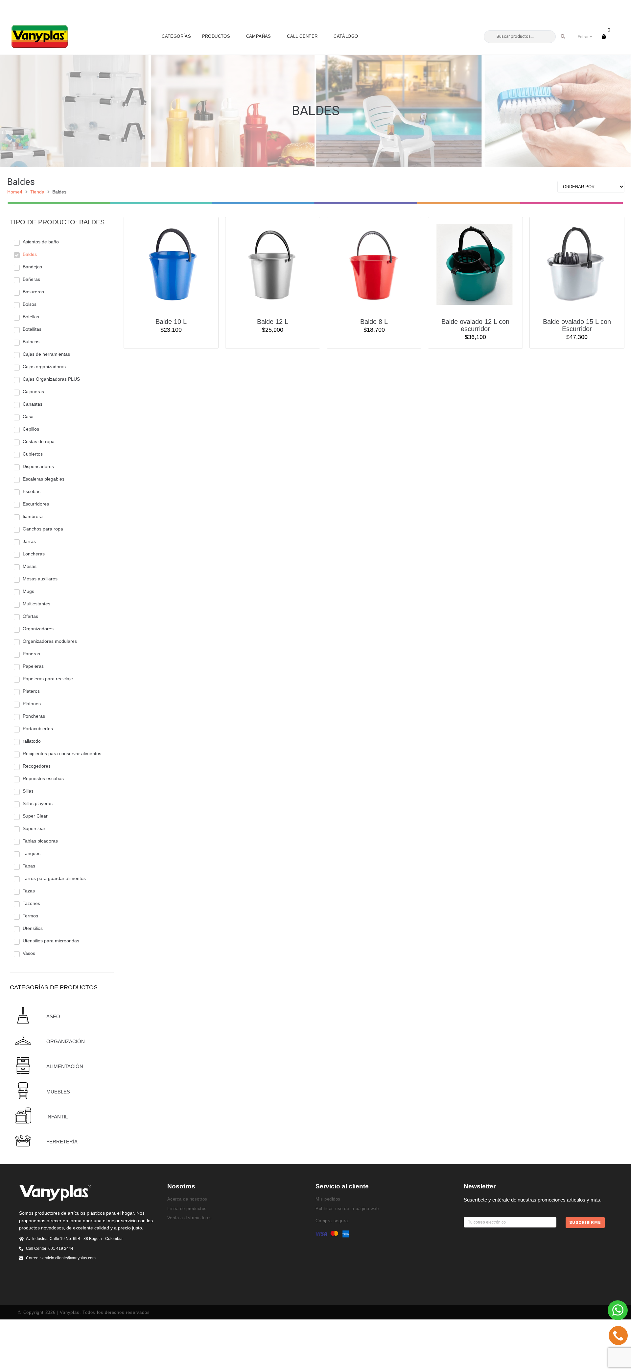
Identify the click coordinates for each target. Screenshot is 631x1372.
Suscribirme (585, 1222)
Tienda (37, 191)
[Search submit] (563, 36)
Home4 (14, 191)
